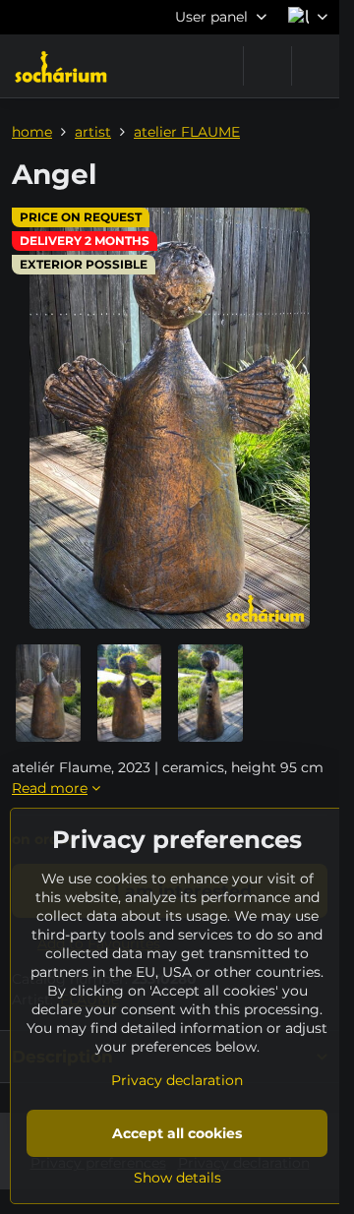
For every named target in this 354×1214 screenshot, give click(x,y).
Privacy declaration (177, 1080)
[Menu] (315, 66)
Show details (177, 1177)
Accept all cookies (177, 1133)
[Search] (267, 66)
